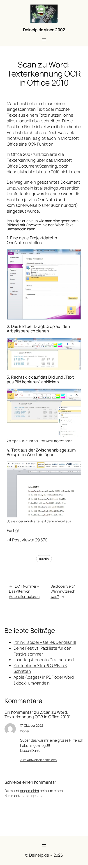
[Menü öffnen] (44, 39)
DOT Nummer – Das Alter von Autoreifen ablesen (24, 591)
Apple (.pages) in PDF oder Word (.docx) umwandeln (44, 680)
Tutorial (44, 559)
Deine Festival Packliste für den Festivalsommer (43, 651)
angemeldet (29, 790)
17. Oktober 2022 (31, 725)
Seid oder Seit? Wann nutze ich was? (63, 591)
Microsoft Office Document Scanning (39, 163)
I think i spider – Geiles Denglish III (45, 642)
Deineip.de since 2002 (44, 29)
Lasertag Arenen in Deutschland (44, 659)
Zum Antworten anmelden (38, 760)
